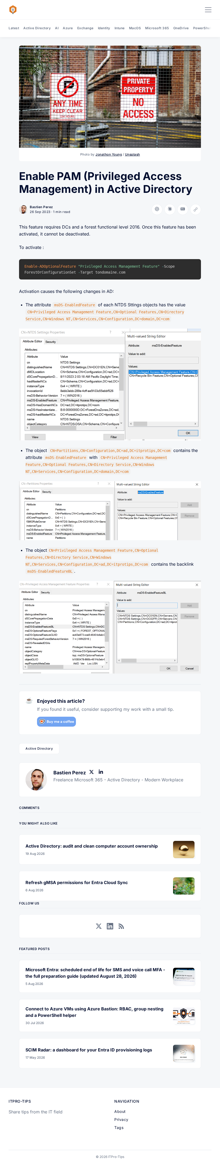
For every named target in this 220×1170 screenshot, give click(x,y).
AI (56, 28)
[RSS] (121, 926)
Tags (118, 1127)
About (120, 1111)
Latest (14, 28)
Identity (104, 28)
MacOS (135, 28)
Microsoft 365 (157, 28)
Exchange (85, 28)
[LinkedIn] (102, 772)
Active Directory (37, 28)
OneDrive (181, 28)
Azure (68, 28)
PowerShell (202, 28)
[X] (93, 772)
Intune (120, 28)
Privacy (121, 1119)
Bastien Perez (41, 207)
